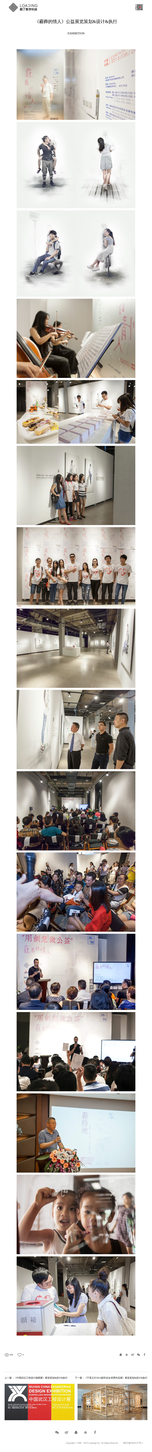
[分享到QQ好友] (120, 1354)
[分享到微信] (138, 1354)
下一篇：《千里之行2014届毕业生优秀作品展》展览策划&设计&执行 (111, 1378)
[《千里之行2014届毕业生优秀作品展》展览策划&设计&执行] (112, 1402)
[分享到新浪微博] (132, 1354)
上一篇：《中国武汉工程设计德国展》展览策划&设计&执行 (36, 1378)
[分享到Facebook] (144, 1354)
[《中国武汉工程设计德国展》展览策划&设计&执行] (40, 1402)
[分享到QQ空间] (126, 1354)
